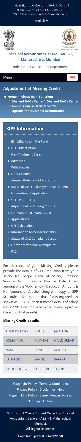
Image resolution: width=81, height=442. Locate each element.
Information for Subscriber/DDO (34, 232)
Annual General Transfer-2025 (34, 106)
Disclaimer (47, 390)
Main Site (20, 5)
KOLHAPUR (14, 340)
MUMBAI (41, 340)
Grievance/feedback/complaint (33, 245)
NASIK (10, 350)
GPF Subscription (23, 148)
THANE (59, 368)
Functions (46, 96)
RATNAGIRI (14, 359)
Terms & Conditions (53, 384)
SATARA (59, 359)
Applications (20, 219)
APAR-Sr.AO (56, 5)
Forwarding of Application (30, 193)
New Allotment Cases (26, 154)
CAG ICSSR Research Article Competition (39, 14)
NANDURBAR (64, 340)
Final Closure (20, 174)
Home (12, 96)
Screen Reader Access (56, 395)
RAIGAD (60, 350)
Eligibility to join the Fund (29, 141)
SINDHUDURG (16, 368)
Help (61, 390)
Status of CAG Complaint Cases (34, 238)
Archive (47, 401)
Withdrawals (20, 167)
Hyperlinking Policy (23, 395)
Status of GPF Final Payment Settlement (40, 187)
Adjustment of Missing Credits (33, 206)
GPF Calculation (22, 225)
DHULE (39, 331)
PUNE (38, 350)
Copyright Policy (25, 384)
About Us (28, 96)
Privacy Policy (27, 390)
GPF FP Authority (23, 200)
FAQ (41, 10)
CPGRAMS (54, 10)
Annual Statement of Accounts (33, 180)
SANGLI (40, 359)
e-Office (35, 5)
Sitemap (34, 401)
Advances (18, 161)
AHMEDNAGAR (17, 331)
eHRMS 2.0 (24, 10)
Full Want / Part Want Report (31, 213)
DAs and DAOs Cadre (62, 101)
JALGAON (61, 331)
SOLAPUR (41, 368)
